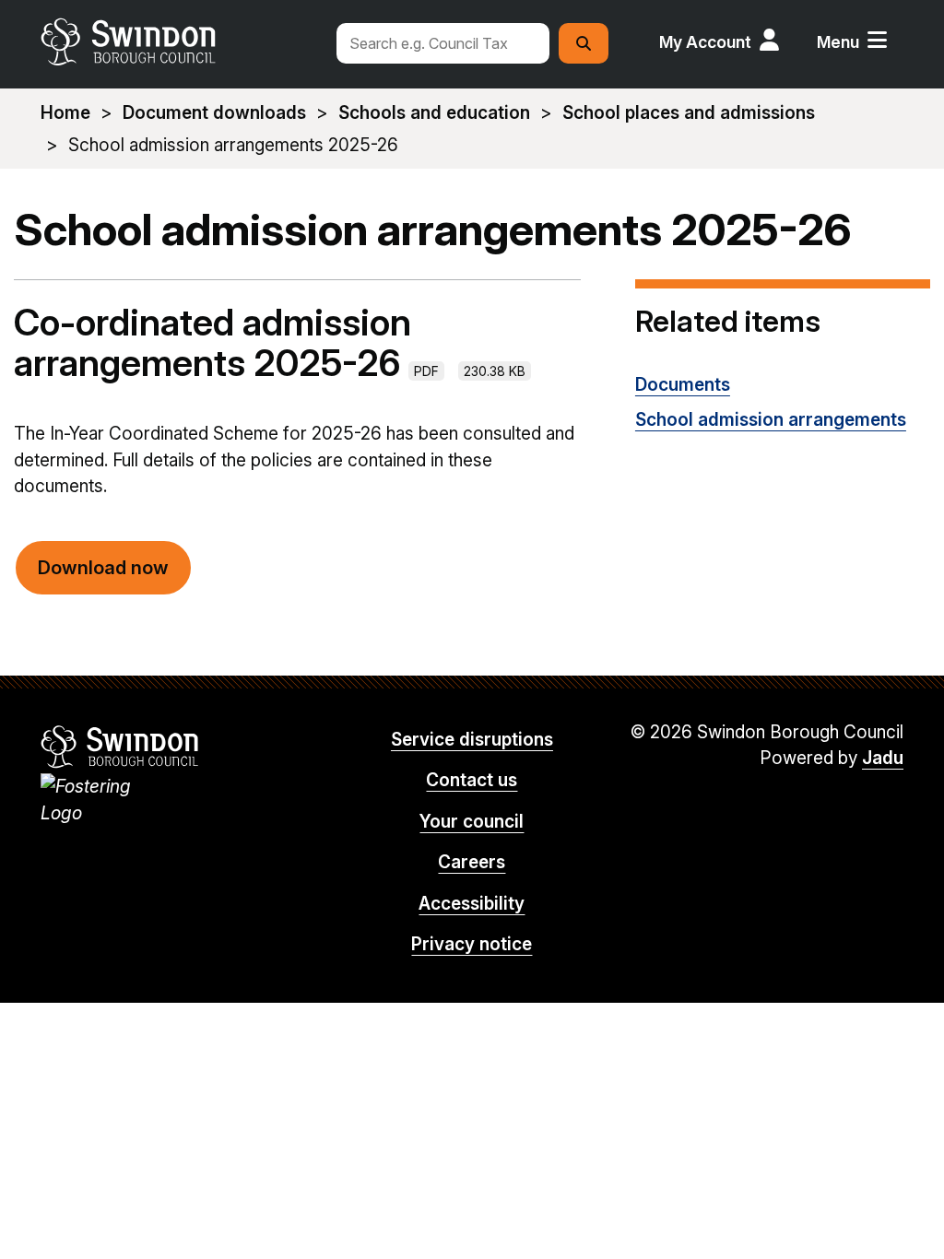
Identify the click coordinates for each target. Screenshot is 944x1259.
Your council (471, 821)
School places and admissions (688, 113)
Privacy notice (471, 944)
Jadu (882, 758)
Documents (682, 384)
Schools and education (434, 113)
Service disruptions (472, 739)
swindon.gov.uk (179, 41)
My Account (705, 42)
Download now (103, 568)
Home (65, 113)
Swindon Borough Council (120, 746)
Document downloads (214, 113)
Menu (838, 42)
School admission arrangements (770, 419)
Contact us (471, 780)
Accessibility (472, 903)
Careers (471, 862)
